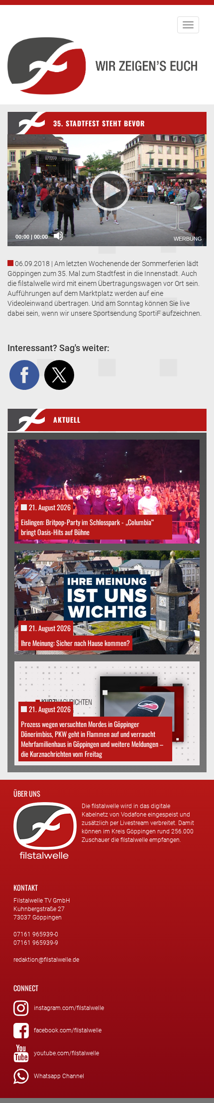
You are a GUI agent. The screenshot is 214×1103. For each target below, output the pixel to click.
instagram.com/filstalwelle (69, 1008)
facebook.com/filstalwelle (68, 1030)
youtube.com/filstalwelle (66, 1053)
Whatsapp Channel (59, 1076)
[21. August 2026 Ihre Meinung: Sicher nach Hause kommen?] (107, 602)
